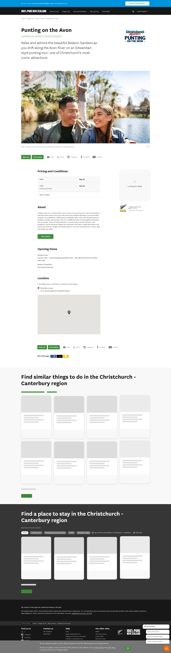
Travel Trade (99, 636)
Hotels (71, 533)
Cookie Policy (111, 647)
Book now (26, 157)
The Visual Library (101, 634)
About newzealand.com (73, 634)
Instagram (27, 634)
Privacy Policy (99, 647)
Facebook (27, 637)
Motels (25, 533)
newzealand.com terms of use (82, 613)
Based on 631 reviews (136, 210)
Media (97, 631)
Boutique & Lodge (83, 533)
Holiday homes (36, 533)
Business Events (100, 639)
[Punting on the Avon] (135, 36)
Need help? (46, 634)
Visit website (37, 157)
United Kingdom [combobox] (142, 11)
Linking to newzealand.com (74, 639)
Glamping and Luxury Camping (55, 533)
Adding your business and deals (76, 636)
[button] (54, 11)
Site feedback (47, 631)
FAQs (67, 631)
